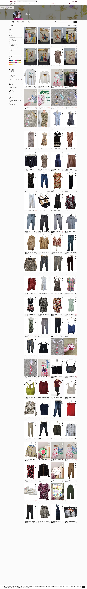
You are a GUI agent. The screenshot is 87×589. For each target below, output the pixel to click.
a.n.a (11, 46)
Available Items (13, 98)
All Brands (12, 39)
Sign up (76, 1)
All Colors (12, 58)
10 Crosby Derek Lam (14, 41)
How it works (65, 3)
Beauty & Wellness (40, 3)
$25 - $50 (12, 71)
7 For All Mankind (13, 44)
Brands (45, 3)
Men (21, 3)
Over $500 (12, 76)
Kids (24, 3)
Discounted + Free (13, 87)
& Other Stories (13, 40)
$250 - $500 (13, 75)
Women (18, 3)
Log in (73, 1)
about (71, 21)
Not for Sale (12, 104)
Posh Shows (53, 3)
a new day (12, 45)
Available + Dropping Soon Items (15, 100)
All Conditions (12, 91)
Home (27, 3)
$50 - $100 (12, 72)
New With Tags (12, 93)
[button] (19, 1)
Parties (49, 3)
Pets (34, 3)
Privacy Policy (26, 587)
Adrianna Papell (13, 49)
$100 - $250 (13, 74)
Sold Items (12, 103)
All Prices (12, 69)
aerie (11, 50)
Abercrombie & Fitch (14, 47)
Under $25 (12, 70)
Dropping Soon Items (14, 101)
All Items (11, 84)
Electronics (31, 3)
